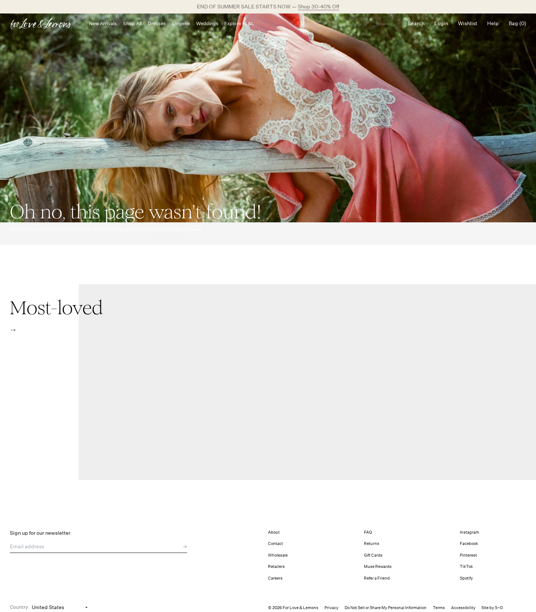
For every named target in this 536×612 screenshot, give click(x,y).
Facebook (469, 543)
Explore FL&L (239, 23)
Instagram (469, 532)
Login (441, 23)
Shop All (132, 23)
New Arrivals (103, 23)
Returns (371, 543)
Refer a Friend (377, 578)
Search (416, 23)
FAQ (368, 532)
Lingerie (181, 23)
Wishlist (467, 23)
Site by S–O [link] (492, 608)
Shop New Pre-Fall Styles (292, 6)
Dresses (157, 23)
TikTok (466, 566)
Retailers (276, 566)
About (274, 532)
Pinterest (468, 555)
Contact (275, 543)
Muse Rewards (378, 566)
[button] (13, 330)
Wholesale (278, 555)
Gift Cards (373, 555)
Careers (275, 578)
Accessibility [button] (463, 608)
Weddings (207, 23)
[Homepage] (44, 23)
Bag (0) (517, 23)
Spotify (466, 578)
